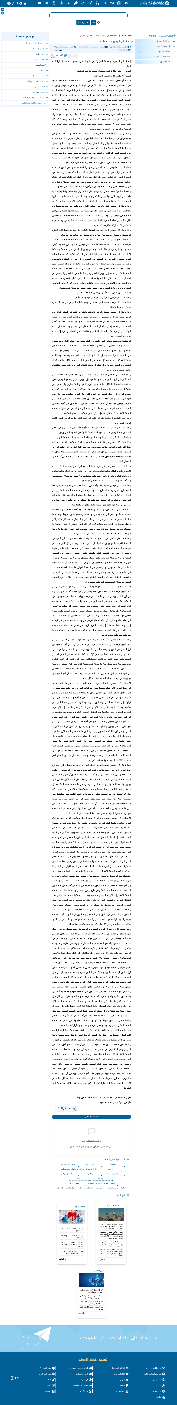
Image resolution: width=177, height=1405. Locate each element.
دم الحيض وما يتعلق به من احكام (90, 1188)
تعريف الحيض (90, 1165)
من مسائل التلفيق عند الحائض (33, 103)
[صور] (112, 3)
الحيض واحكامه (39, 76)
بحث (93, 22)
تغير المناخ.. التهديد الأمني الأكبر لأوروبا (91, 1308)
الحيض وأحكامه (39, 49)
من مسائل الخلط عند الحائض (34, 97)
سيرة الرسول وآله (45, 1368)
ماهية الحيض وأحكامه (113, 1174)
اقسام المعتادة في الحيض (35, 81)
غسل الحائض (40, 54)
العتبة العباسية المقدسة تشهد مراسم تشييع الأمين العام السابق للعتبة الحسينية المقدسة (111, 1227)
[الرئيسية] (126, 3)
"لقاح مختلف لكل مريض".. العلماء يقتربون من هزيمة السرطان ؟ (72, 1253)
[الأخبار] (119, 3)
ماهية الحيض (90, 1174)
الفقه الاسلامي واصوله (161, 35)
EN (2, 9)
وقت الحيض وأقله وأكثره (65, 1188)
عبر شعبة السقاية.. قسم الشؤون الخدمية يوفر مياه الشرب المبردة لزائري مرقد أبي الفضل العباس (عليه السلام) (111, 1252)
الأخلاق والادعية (119, 1374)
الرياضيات (47, 1391)
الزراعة (49, 1386)
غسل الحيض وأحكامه (102, 1179)
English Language (80, 1386)
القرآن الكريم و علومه (154, 1368)
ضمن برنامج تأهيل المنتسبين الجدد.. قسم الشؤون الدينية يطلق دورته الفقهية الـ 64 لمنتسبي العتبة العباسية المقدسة (111, 1235)
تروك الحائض (40, 65)
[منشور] (61, 3)
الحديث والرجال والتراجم (153, 1374)
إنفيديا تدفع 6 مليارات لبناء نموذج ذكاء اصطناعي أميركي (91, 1302)
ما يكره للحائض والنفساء (36, 43)
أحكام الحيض (113, 1165)
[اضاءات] (54, 3)
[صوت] (97, 3)
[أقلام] (90, 3)
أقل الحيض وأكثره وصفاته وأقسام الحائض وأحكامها (79, 1169)
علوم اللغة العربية (44, 1374)
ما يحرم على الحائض (68, 1165)
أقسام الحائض (74, 1183)
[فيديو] (104, 3)
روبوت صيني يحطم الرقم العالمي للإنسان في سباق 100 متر (91, 1297)
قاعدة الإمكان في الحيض (67, 1174)
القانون (159, 1386)
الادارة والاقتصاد (45, 1380)
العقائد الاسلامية (118, 1368)
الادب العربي (157, 1380)
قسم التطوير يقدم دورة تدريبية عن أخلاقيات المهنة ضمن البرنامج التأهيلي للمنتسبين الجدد (111, 1244)
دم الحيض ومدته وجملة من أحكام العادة (102, 1183)
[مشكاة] (68, 3)
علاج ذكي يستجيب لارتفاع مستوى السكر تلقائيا (72, 1237)
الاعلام (122, 1386)
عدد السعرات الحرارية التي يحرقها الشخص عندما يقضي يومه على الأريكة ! (72, 1244)
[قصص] (39, 3)
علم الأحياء (84, 1391)
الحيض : (82, 36)
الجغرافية (84, 1380)
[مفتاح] (83, 3)
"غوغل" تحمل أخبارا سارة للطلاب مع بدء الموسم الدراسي (91, 1291)
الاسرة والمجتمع (82, 1374)
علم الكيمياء (120, 1391)
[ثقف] (47, 3)
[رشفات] (76, 3)
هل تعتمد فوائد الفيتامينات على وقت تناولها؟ (72, 1230)
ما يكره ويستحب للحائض (116, 1188)
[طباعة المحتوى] (53, 56)
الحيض (110, 1169)
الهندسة (159, 1397)
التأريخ (122, 1380)
